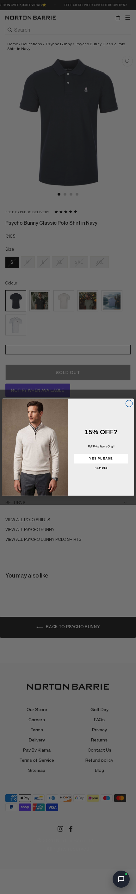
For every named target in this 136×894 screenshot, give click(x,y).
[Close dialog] (129, 403)
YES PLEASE (101, 458)
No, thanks (101, 468)
